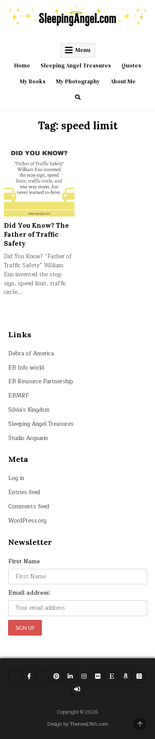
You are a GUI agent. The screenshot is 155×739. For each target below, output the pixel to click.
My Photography (78, 81)
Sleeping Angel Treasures (75, 65)
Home (22, 65)
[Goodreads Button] (139, 676)
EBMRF (18, 395)
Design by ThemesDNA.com (77, 724)
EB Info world (26, 368)
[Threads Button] (42, 676)
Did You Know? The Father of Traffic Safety (36, 234)
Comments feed (28, 506)
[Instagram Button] (84, 676)
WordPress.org (27, 520)
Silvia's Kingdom (29, 410)
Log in (16, 478)
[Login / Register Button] (77, 689)
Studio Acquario (28, 438)
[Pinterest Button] (56, 676)
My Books (33, 81)
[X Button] (15, 676)
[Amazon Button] (125, 676)
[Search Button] (78, 97)
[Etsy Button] (111, 676)
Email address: (29, 593)
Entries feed (24, 492)
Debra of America (31, 353)
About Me (123, 81)
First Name (24, 561)
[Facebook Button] (28, 676)
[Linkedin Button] (70, 676)
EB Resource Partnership (40, 381)
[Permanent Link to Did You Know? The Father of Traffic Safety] (39, 181)
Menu (82, 50)
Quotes (131, 65)
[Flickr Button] (97, 676)
